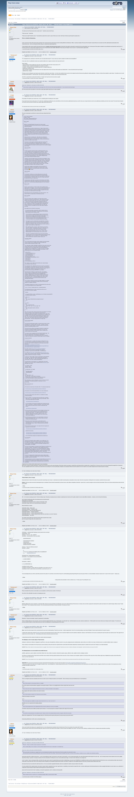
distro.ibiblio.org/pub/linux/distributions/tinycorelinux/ (76, 662)
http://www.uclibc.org (32, 352)
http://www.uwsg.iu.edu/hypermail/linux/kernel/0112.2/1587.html (35, 392)
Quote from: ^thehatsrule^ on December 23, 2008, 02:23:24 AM (33, 85)
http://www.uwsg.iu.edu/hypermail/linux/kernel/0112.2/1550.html (36, 432)
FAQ (65, 3)
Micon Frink (13, 27)
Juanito (12, 81)
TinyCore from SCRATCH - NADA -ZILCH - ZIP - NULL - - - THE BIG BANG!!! (39, 27)
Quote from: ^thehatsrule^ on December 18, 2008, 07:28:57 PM (33, 772)
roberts (12, 109)
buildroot (38, 632)
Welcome (60, 3)
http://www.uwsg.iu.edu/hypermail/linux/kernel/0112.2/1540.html (36, 428)
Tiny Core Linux (13, 3)
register (21, 7)
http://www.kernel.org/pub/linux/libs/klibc (38, 348)
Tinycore (111, 9)
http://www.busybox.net (44, 352)
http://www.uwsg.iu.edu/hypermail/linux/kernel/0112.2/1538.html (35, 388)
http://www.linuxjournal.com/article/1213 (32, 401)
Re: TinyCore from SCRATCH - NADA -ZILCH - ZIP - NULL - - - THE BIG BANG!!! (40, 54)
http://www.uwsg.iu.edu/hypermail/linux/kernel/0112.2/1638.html (36, 433)
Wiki (77, 3)
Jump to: (114, 786)
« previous (121, 20)
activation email (17, 8)
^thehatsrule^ (13, 55)
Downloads (70, 3)
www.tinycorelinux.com (31, 553)
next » (125, 20)
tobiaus (12, 739)
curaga (12, 95)
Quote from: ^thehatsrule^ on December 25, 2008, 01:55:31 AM (33, 742)
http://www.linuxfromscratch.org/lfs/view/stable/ (32, 346)
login (18, 7)
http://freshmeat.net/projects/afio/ (31, 408)
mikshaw (12, 675)
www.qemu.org (45, 362)
